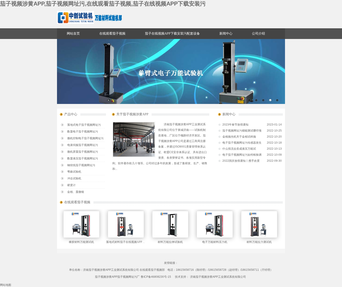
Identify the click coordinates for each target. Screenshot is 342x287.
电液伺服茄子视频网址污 (82, 145)
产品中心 (70, 114)
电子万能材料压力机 (214, 242)
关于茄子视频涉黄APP (132, 114)
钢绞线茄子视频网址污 (81, 165)
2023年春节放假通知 (235, 124)
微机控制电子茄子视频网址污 (85, 138)
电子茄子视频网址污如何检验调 (242, 154)
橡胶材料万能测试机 (81, 242)
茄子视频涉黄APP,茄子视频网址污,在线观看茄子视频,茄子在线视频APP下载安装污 (103, 3)
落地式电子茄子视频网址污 (84, 124)
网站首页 (73, 33)
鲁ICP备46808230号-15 (156, 276)
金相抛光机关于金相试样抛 (239, 136)
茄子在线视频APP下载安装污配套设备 (172, 33)
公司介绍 (258, 33)
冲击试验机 (74, 178)
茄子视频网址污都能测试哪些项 (242, 130)
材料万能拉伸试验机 (170, 242)
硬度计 (71, 185)
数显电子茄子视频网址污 (82, 131)
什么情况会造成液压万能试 (239, 148)
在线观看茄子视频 (112, 33)
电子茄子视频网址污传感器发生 (242, 142)
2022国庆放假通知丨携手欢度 (241, 160)
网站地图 (5, 285)
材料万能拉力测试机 (259, 242)
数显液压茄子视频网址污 (82, 158)
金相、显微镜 (75, 191)
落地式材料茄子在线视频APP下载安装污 (131, 242)
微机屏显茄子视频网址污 (82, 151)
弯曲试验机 (74, 171)
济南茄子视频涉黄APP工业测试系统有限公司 (218, 276)
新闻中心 (225, 33)
